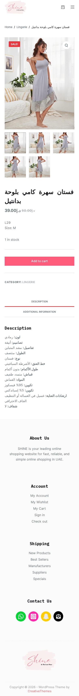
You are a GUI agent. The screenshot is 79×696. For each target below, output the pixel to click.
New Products (39, 553)
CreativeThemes (39, 691)
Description (39, 301)
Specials (39, 579)
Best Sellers (39, 559)
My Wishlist (39, 502)
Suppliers (39, 572)
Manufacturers (40, 566)
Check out (39, 521)
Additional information (39, 311)
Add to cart (39, 261)
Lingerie (28, 282)
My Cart (39, 508)
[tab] (39, 301)
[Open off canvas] (72, 7)
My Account (39, 496)
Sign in (39, 515)
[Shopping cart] (63, 7)
